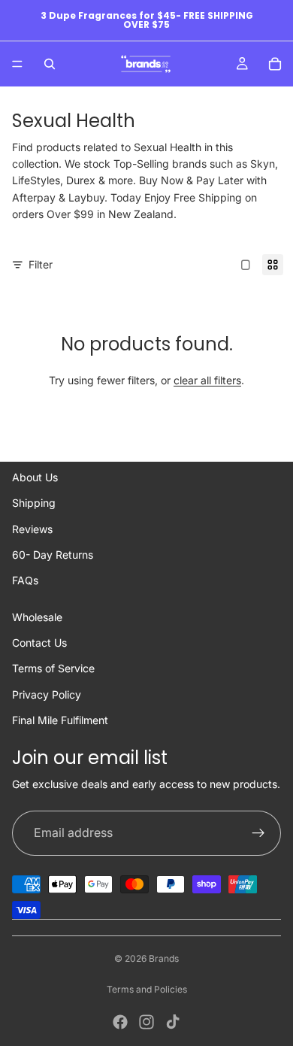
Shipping (34, 502)
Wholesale (37, 617)
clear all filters (207, 380)
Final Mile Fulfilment (60, 720)
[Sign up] (258, 833)
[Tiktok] (173, 1022)
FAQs (25, 580)
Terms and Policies (147, 989)
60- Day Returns (52, 554)
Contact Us (39, 642)
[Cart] (274, 63)
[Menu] (17, 64)
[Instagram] (146, 1022)
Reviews (32, 529)
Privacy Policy (46, 694)
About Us (35, 477)
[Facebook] (120, 1022)
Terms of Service (53, 668)
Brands (164, 958)
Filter (41, 264)
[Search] (49, 63)
